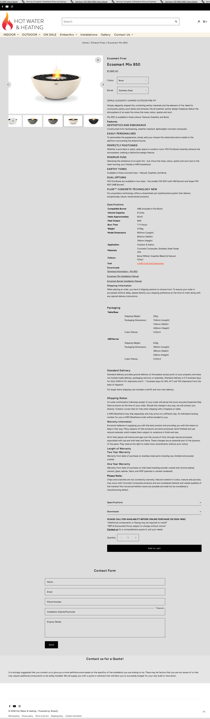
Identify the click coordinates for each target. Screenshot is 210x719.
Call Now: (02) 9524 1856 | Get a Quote (81, 2)
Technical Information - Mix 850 (122, 271)
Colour (110, 80)
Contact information (73, 716)
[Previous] (8, 84)
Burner (110, 90)
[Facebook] (2, 7)
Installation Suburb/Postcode (61, 612)
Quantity (111, 537)
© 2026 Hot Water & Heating (22, 711)
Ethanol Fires (98, 42)
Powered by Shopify (48, 711)
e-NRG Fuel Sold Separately (150, 263)
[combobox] (117, 21)
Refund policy (14, 716)
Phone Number (54, 602)
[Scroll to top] (204, 711)
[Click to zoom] (98, 60)
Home (85, 42)
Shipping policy (57, 716)
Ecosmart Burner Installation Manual (124, 281)
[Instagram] (11, 7)
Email (49, 592)
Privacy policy (27, 716)
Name (50, 582)
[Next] (103, 84)
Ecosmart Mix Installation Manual (123, 276)
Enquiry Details (54, 622)
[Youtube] (6, 7)
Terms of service (42, 716)
